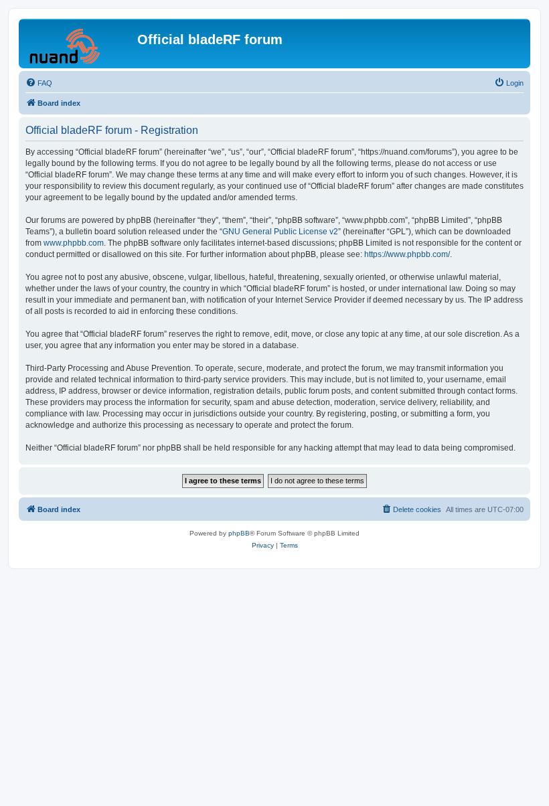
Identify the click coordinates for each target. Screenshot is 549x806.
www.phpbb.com (74, 243)
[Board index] (79, 43)
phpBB (239, 533)
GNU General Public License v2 (280, 231)
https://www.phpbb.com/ (407, 254)
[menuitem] (38, 83)
